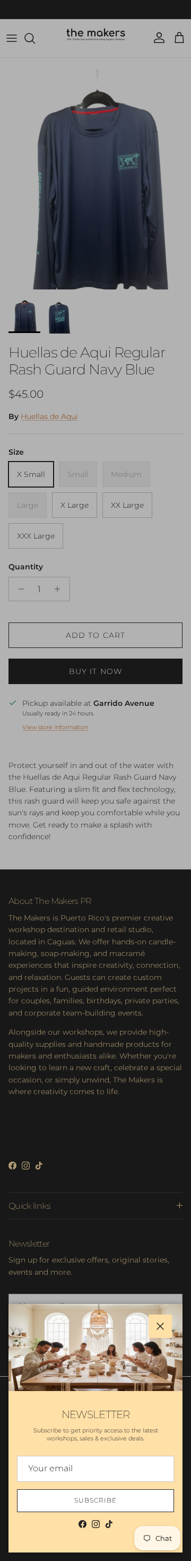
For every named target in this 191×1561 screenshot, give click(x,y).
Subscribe (95, 1500)
